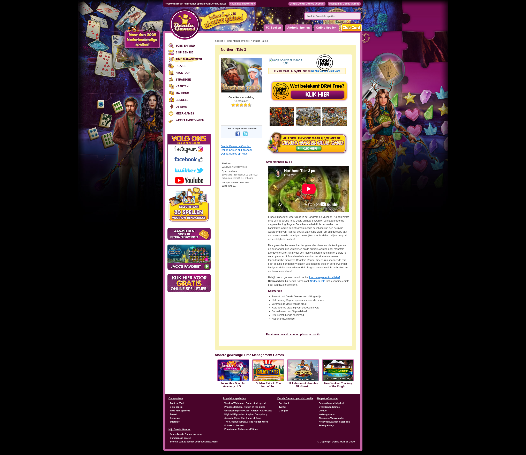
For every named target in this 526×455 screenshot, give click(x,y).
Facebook (284, 403)
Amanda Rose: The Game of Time (242, 418)
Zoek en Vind (185, 45)
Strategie (183, 79)
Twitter (282, 407)
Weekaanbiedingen (190, 120)
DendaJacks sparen (180, 438)
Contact (323, 410)
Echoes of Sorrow (234, 425)
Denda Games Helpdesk (332, 403)
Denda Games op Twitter (234, 153)
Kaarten (182, 86)
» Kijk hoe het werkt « (242, 3)
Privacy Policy (326, 425)
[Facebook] (237, 136)
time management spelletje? (324, 277)
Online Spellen (326, 27)
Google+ (283, 410)
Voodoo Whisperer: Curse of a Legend (245, 403)
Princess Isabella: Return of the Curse (244, 407)
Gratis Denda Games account (307, 3)
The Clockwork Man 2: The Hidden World (246, 421)
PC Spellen (273, 27)
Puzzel (181, 66)
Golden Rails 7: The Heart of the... (268, 385)
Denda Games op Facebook (236, 150)
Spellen (219, 40)
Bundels (182, 100)
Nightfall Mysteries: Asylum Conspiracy (245, 414)
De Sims (181, 106)
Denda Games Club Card (325, 70)
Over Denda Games (329, 407)
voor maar (292, 61)
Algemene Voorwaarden (331, 418)
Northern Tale (317, 281)
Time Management (189, 59)
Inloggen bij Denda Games (344, 3)
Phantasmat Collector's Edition (241, 429)
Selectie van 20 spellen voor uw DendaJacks (194, 441)
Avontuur (183, 72)
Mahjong (182, 93)
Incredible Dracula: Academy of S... (233, 385)
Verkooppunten (327, 414)
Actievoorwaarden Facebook (334, 421)
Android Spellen (298, 27)
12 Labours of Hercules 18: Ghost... (303, 385)
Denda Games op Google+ (236, 146)
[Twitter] (245, 136)
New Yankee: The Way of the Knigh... (338, 385)
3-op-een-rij (184, 52)
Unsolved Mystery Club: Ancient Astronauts (248, 410)
